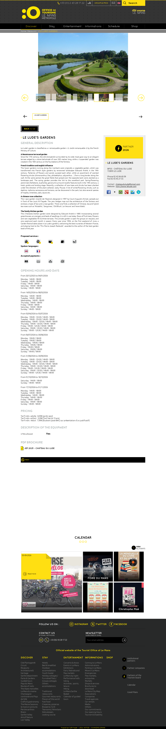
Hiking (66, 689)
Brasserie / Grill (48, 707)
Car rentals (89, 702)
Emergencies (90, 673)
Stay (52, 26)
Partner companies (136, 668)
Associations (90, 694)
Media (87, 704)
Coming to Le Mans (93, 663)
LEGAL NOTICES (84, 727)
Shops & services (92, 683)
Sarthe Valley (26, 715)
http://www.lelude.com (126, 186)
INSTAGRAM (81, 624)
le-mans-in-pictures (29, 707)
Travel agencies (91, 699)
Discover (31, 26)
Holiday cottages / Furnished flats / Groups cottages (50, 678)
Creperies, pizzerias (50, 704)
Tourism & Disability (93, 715)
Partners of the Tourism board (134, 676)
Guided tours (26, 681)
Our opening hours (93, 712)
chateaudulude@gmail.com (128, 184)
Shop (134, 26)
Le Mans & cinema (28, 691)
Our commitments (93, 709)
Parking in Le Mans (93, 668)
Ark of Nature (27, 717)
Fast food (46, 702)
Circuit (24, 665)
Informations (93, 26)
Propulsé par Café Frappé (69, 727)
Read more (32, 574)
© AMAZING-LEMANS (98, 727)
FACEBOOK (120, 624)
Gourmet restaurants (51, 696)
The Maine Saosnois (29, 704)
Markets (88, 681)
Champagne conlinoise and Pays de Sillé (29, 696)
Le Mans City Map (92, 691)
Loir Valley (25, 720)
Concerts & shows (71, 663)
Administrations (92, 665)
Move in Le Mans (92, 670)
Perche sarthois (27, 709)
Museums (25, 668)
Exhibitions (68, 668)
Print (27, 460)
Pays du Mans (26, 683)
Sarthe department (29, 676)
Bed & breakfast (49, 665)
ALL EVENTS (140, 547)
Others (88, 707)
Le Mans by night (71, 676)
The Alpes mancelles (29, 689)
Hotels (45, 663)
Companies (90, 696)
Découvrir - (33, 31)
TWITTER (101, 624)
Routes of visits (27, 686)
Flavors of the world (51, 699)
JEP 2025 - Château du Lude (39, 448)
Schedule (114, 26)
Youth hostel (47, 673)
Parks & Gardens (28, 678)
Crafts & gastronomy (30, 702)
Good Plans (132, 692)
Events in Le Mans (71, 665)
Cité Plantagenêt (28, 663)
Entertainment (72, 26)
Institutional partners (132, 659)
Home (23, 31)
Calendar (131, 685)
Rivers (23, 712)
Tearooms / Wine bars (51, 709)
